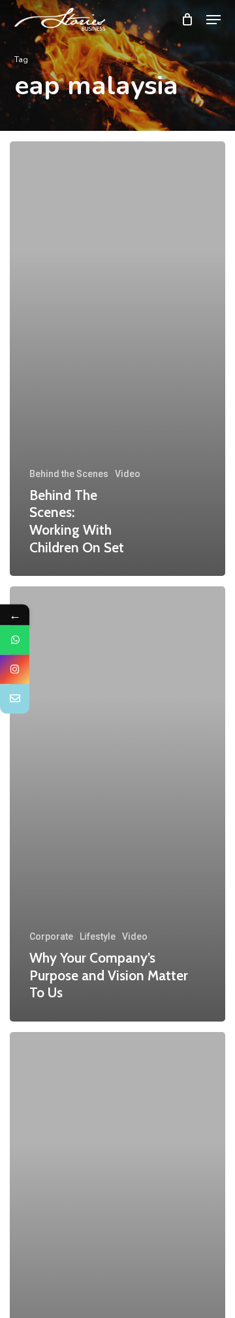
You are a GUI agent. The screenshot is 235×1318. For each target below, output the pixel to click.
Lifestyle (98, 936)
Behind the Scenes (68, 474)
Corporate (51, 936)
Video (127, 474)
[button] (213, 19)
